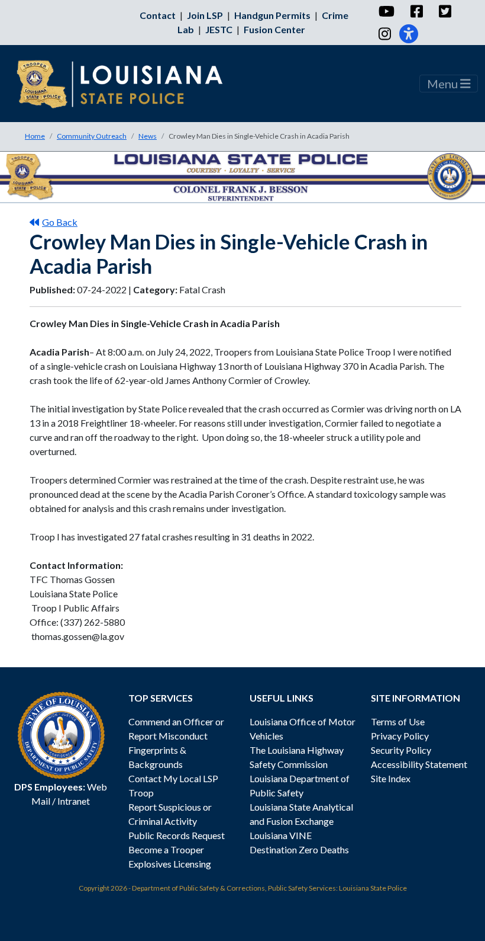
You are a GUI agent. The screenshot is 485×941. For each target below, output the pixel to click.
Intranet (73, 800)
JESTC (218, 29)
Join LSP (205, 15)
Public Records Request (176, 835)
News (147, 136)
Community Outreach (92, 136)
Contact (158, 15)
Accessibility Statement (419, 764)
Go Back (59, 222)
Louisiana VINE (281, 835)
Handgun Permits (272, 15)
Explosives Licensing (169, 863)
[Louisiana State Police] (128, 83)
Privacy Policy (400, 735)
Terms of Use (398, 721)
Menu (443, 83)
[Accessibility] (408, 33)
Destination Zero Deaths (299, 849)
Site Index (390, 778)
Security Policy (401, 750)
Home (35, 136)
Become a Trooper (166, 849)
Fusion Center (274, 29)
